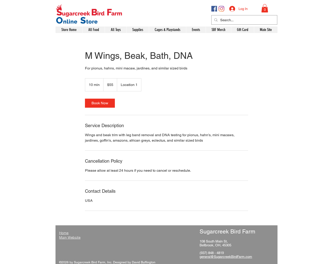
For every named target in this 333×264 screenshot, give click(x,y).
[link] (100, 103)
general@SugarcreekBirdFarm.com (226, 257)
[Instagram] (221, 9)
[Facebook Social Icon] (214, 9)
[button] (264, 8)
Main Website (69, 237)
